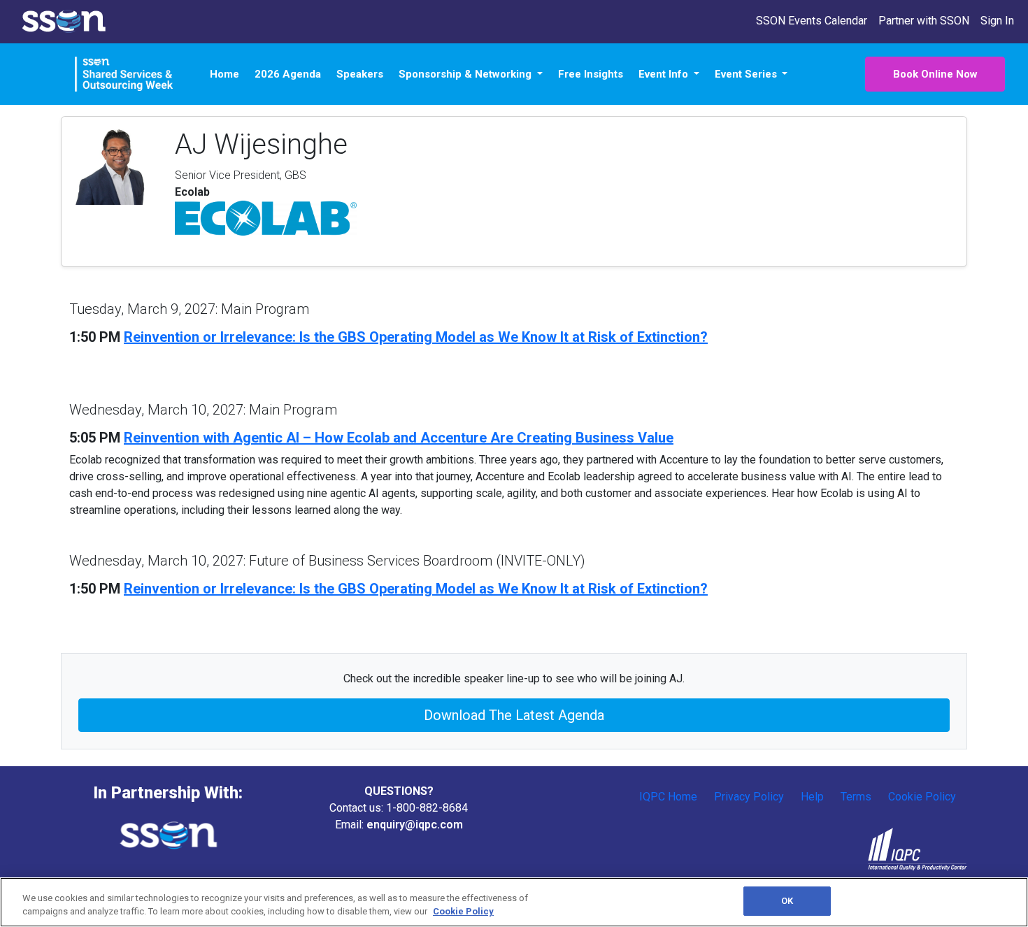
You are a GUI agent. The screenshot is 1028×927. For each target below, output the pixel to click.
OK (787, 901)
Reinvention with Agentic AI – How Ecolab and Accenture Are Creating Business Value (398, 437)
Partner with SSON (923, 20)
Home (224, 74)
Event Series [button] (747, 74)
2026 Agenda (288, 74)
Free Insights (590, 74)
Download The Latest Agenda (514, 715)
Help (812, 796)
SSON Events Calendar (811, 20)
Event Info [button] (664, 74)
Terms (856, 796)
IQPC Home (668, 796)
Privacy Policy (749, 796)
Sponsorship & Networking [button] (466, 74)
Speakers (359, 74)
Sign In (997, 20)
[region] (514, 902)
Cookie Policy (922, 796)
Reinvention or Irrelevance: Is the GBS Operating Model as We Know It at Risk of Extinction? (416, 337)
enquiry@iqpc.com (414, 824)
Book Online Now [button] (935, 74)
